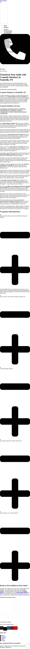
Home (5, 25)
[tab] (3, 109)
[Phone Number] (15, 65)
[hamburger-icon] (28, 25)
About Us (6, 27)
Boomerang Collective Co (6, 647)
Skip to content (3, 0)
